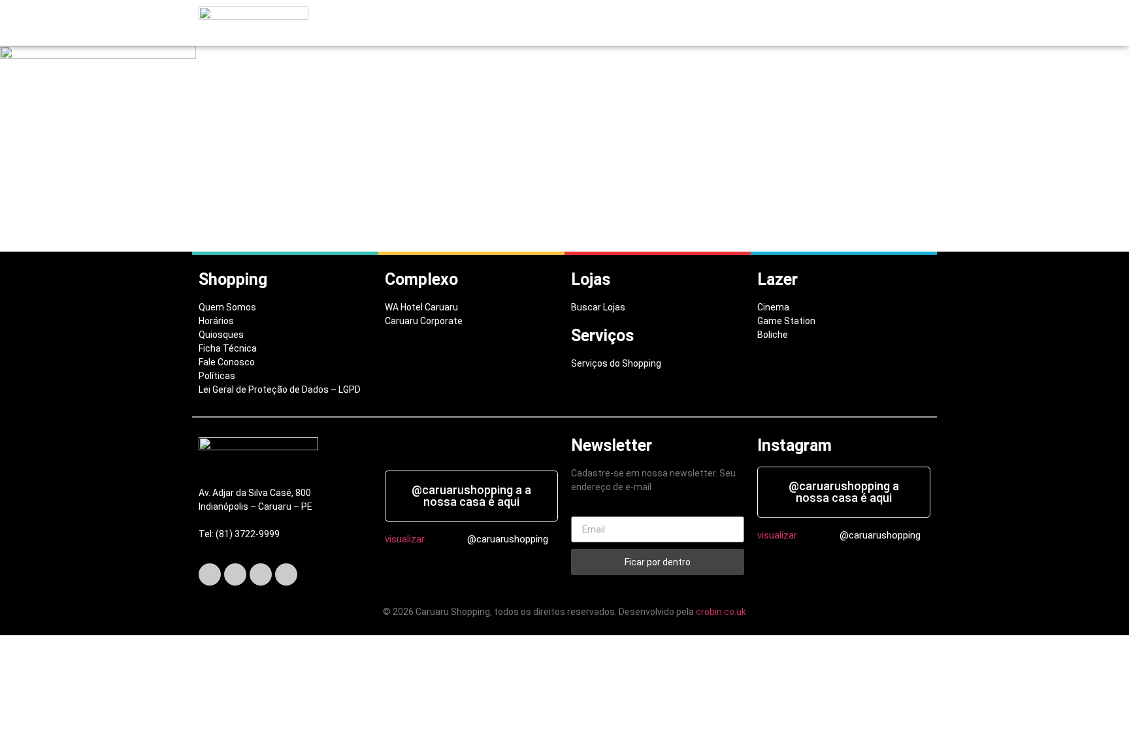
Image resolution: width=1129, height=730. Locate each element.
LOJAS (519, 23)
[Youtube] (286, 574)
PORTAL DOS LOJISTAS (772, 23)
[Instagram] (261, 574)
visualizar (405, 539)
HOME (411, 23)
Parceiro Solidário (879, 23)
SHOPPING (461, 23)
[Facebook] (210, 574)
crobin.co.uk (721, 611)
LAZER (618, 23)
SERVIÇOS (569, 23)
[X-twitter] (235, 574)
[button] (464, 23)
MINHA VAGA (680, 23)
